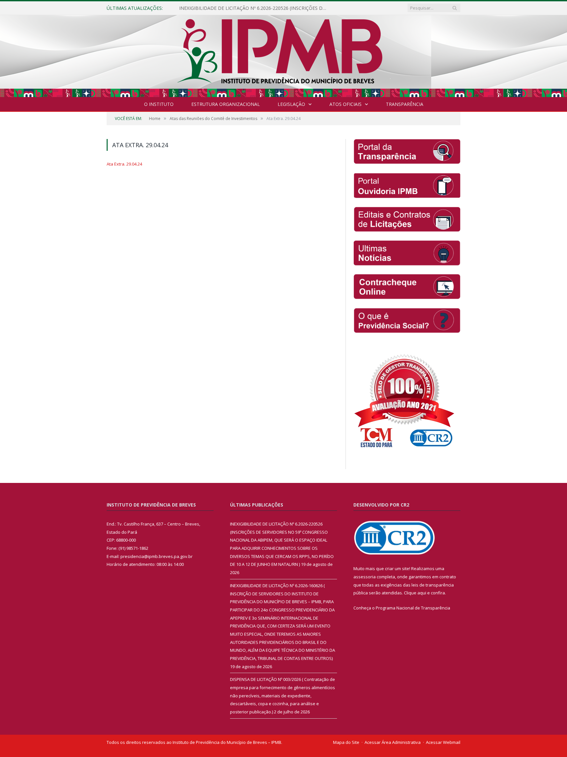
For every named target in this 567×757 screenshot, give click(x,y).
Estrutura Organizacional (225, 104)
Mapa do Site (346, 742)
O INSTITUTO (159, 104)
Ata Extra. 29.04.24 (124, 164)
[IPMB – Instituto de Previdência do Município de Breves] (283, 54)
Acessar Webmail (443, 742)
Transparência (404, 104)
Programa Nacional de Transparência (413, 608)
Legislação (291, 104)
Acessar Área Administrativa (393, 742)
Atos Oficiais (345, 104)
